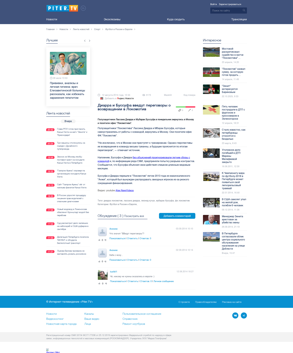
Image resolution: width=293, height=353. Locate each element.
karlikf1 (113, 271)
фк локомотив (182, 200)
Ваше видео (91, 319)
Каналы (89, 313)
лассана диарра (132, 200)
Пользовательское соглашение (142, 313)
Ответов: (145, 238)
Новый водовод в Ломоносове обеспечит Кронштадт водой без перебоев (73, 212)
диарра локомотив (113, 200)
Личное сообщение (164, 281)
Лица (87, 324)
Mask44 (168, 95)
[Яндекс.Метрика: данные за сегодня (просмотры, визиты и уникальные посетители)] (53, 350)
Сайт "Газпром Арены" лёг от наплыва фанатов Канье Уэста (71, 186)
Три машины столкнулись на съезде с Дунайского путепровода (71, 145)
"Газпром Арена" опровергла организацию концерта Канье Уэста (71, 173)
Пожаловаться (117, 238)
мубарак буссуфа (165, 200)
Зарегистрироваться (230, 4)
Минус (105, 240)
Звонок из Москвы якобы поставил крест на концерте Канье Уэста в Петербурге (70, 159)
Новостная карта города (61, 324)
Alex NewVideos (125, 190)
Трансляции (239, 19)
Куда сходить (176, 19)
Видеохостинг (55, 319)
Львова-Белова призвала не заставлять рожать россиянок (71, 252)
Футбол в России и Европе (123, 204)
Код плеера (189, 95)
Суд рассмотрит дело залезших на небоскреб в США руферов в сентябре (72, 226)
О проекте (184, 302)
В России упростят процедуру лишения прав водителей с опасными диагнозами (71, 198)
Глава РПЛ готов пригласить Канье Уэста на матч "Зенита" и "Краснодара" (72, 132)
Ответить (132, 238)
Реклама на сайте (231, 302)
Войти (213, 4)
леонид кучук (148, 200)
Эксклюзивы (112, 19)
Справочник (130, 319)
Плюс (99, 240)
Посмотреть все (134, 216)
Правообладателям (206, 302)
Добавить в (119, 98)
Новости (51, 19)
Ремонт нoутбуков (134, 324)
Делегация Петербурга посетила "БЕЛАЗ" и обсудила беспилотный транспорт (73, 240)
